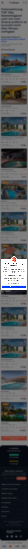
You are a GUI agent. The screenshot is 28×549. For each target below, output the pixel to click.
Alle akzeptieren (14, 287)
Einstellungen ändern (14, 283)
